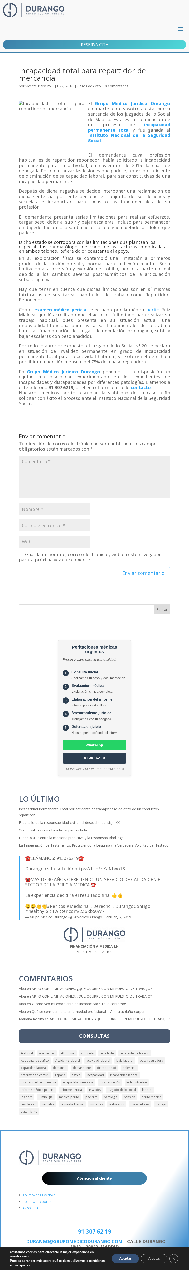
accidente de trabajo (134, 1053)
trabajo (161, 1104)
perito (152, 310)
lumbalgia (46, 1097)
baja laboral (124, 1060)
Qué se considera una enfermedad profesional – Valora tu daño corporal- (90, 1011)
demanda (59, 1068)
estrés (76, 1075)
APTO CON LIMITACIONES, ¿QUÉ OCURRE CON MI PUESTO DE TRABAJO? (92, 988)
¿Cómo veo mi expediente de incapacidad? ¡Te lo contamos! (79, 1004)
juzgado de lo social (122, 1090)
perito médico (151, 1097)
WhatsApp (94, 745)
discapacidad (106, 1068)
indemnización (136, 1082)
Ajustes (154, 1258)
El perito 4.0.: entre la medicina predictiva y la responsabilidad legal (71, 837)
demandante (82, 1068)
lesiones (26, 1097)
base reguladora (151, 1060)
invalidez (95, 1090)
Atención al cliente (94, 1178)
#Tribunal (68, 1053)
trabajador (117, 1104)
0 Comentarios (116, 86)
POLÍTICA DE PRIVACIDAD (39, 1195)
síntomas (96, 1104)
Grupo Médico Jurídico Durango (132, 103)
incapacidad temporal (78, 1082)
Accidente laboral (67, 1060)
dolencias (129, 1068)
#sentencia (47, 1053)
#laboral (27, 1053)
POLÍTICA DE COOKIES (37, 1202)
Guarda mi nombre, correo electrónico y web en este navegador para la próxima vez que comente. (90, 557)
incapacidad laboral (124, 1075)
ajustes (24, 1265)
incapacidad (95, 1075)
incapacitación (110, 1082)
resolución (28, 1104)
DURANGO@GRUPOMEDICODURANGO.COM (74, 1241)
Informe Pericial (72, 1090)
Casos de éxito (89, 86)
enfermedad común (35, 1075)
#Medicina (77, 906)
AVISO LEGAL (31, 1208)
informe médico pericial (37, 1090)
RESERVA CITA (94, 44)
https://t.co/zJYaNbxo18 (99, 869)
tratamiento (29, 1111)
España (60, 1075)
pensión (129, 1097)
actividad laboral (98, 1060)
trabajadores (140, 1104)
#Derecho (100, 906)
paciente (91, 1097)
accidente (107, 1053)
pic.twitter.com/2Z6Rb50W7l (75, 911)
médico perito (69, 1097)
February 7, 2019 (117, 917)
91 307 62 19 (94, 758)
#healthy (34, 911)
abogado (87, 1053)
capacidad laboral (34, 1068)
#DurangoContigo (131, 906)
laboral (147, 1090)
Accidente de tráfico (35, 1060)
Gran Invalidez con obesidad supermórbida (53, 830)
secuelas (48, 1104)
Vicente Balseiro (38, 86)
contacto (141, 387)
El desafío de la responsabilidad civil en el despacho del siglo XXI (70, 822)
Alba (22, 988)
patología (110, 1097)
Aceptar (125, 1258)
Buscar (161, 609)
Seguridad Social (72, 1104)
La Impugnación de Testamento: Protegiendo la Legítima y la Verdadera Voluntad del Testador (94, 845)
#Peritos (56, 906)
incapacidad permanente (38, 1082)
